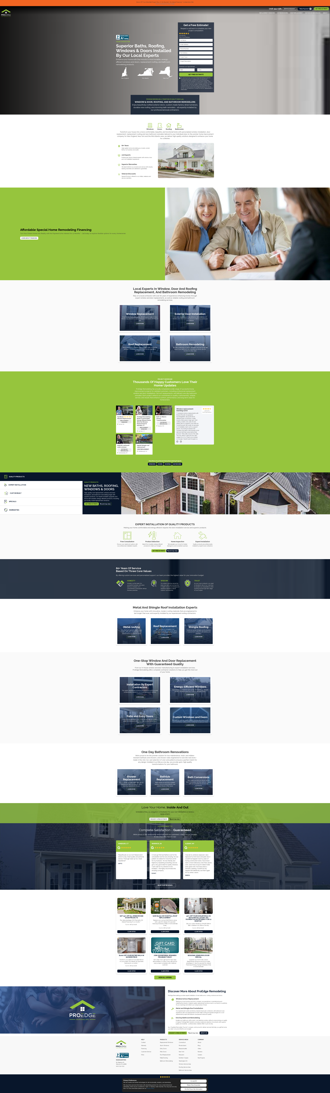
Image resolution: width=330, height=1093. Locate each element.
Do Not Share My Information (193, 1089)
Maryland (181, 1054)
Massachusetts (183, 1048)
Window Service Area (185, 1064)
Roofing (168, 464)
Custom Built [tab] (15, 493)
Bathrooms (177, 464)
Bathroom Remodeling (166, 1061)
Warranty (143, 1045)
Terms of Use (208, 88)
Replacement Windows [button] (267, 13)
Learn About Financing (29, 238)
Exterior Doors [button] (282, 13)
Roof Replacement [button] (296, 13)
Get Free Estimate (321, 8)
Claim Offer (132, 931)
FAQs (142, 1054)
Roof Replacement (165, 1054)
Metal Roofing (164, 1058)
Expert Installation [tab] (17, 485)
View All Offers (165, 977)
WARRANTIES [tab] (14, 510)
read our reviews (165, 885)
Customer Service (146, 1051)
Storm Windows (164, 1045)
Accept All (194, 1081)
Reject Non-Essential (193, 1085)
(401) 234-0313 (106, 504)
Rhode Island (182, 1045)
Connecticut (182, 1042)
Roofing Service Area (184, 1067)
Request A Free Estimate (158, 819)
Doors (160, 464)
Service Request (289, 8)
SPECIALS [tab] (12, 501)
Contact (143, 1042)
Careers (200, 1054)
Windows (152, 464)
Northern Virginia (183, 1058)
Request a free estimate (177, 1033)
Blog (199, 1045)
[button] (177, 441)
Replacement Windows (166, 1042)
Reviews (200, 1051)
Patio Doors (163, 1051)
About (199, 1042)
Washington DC (183, 1061)
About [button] (325, 13)
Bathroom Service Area (185, 1070)
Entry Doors (163, 1048)
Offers (199, 1048)
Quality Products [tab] (16, 477)
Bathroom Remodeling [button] (312, 13)
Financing (144, 1048)
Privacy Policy (184, 89)
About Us (204, 1033)
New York (181, 1051)
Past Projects (201, 1058)
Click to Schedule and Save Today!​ (165, 4)
